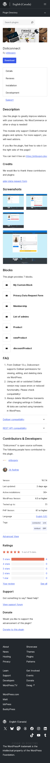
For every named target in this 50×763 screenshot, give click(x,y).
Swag (30, 685)
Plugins (29, 656)
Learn (5, 670)
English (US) (41, 516)
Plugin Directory (10, 12)
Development (12, 92)
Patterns (30, 661)
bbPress (7, 704)
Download (9, 60)
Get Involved (33, 670)
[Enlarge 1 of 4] (20, 197)
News (6, 651)
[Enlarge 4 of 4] (43, 234)
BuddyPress (9, 709)
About (6, 646)
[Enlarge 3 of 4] (20, 216)
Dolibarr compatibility (13, 419)
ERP (44, 528)
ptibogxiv (11, 52)
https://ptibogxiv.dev (36, 156)
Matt (5, 699)
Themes (30, 651)
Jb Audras (14, 469)
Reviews (10, 78)
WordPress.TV (10, 685)
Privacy (6, 661)
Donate (30, 680)
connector (36, 523)
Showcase (31, 646)
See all (44, 583)
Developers (8, 680)
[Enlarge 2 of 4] (43, 197)
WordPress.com (11, 694)
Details (9, 71)
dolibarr (37, 528)
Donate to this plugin (13, 629)
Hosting (7, 656)
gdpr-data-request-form (15, 181)
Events (29, 675)
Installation (11, 85)
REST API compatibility (15, 428)
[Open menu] (45, 4)
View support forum (13, 604)
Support (10, 100)
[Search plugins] (32, 22)
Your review (9, 583)
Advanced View (11, 536)
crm (44, 523)
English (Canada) (18, 721)
